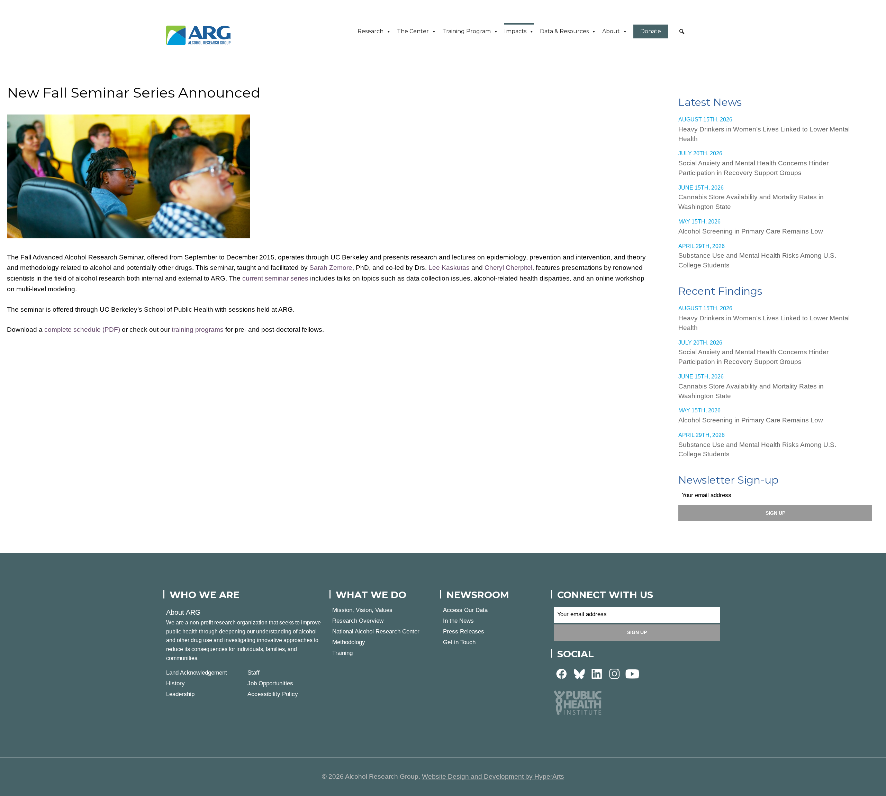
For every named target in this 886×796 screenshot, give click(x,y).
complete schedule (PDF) (82, 329)
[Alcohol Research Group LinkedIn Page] (597, 673)
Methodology (348, 642)
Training (342, 653)
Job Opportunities (270, 683)
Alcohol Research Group (200, 35)
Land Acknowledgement (196, 672)
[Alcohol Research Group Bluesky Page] (579, 673)
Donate (650, 31)
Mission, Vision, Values (362, 610)
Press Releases (463, 631)
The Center (413, 31)
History (175, 683)
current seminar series (275, 278)
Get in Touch (459, 642)
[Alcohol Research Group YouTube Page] (632, 673)
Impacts (515, 31)
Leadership (180, 694)
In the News (458, 620)
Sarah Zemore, (331, 267)
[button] (681, 31)
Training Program (466, 31)
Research (370, 31)
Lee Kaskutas (449, 267)
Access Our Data (465, 610)
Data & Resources (564, 31)
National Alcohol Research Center (375, 631)
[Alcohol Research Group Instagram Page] (615, 673)
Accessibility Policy (272, 694)
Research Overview (357, 620)
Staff (253, 672)
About (611, 31)
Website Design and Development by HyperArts (493, 776)
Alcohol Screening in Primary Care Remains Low (750, 231)
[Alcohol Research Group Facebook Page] (562, 673)
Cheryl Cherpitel (508, 267)
